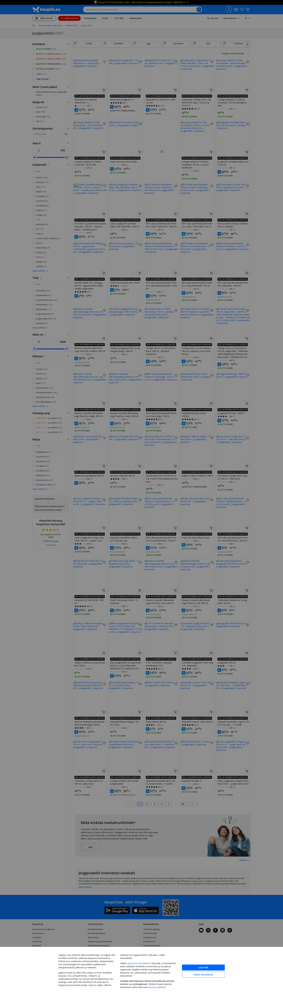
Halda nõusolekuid (203, 974)
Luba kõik (203, 967)
